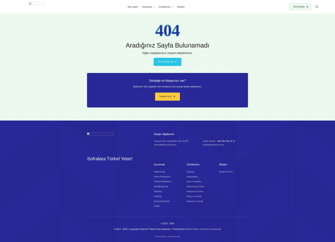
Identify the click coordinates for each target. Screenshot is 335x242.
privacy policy (161, 236)
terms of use (174, 236)
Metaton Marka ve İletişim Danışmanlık (203, 229)
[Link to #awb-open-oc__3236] (317, 6)
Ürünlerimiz (193, 164)
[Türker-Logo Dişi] (100, 133)
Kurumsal (159, 164)
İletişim (223, 164)
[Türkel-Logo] (37, 3)
